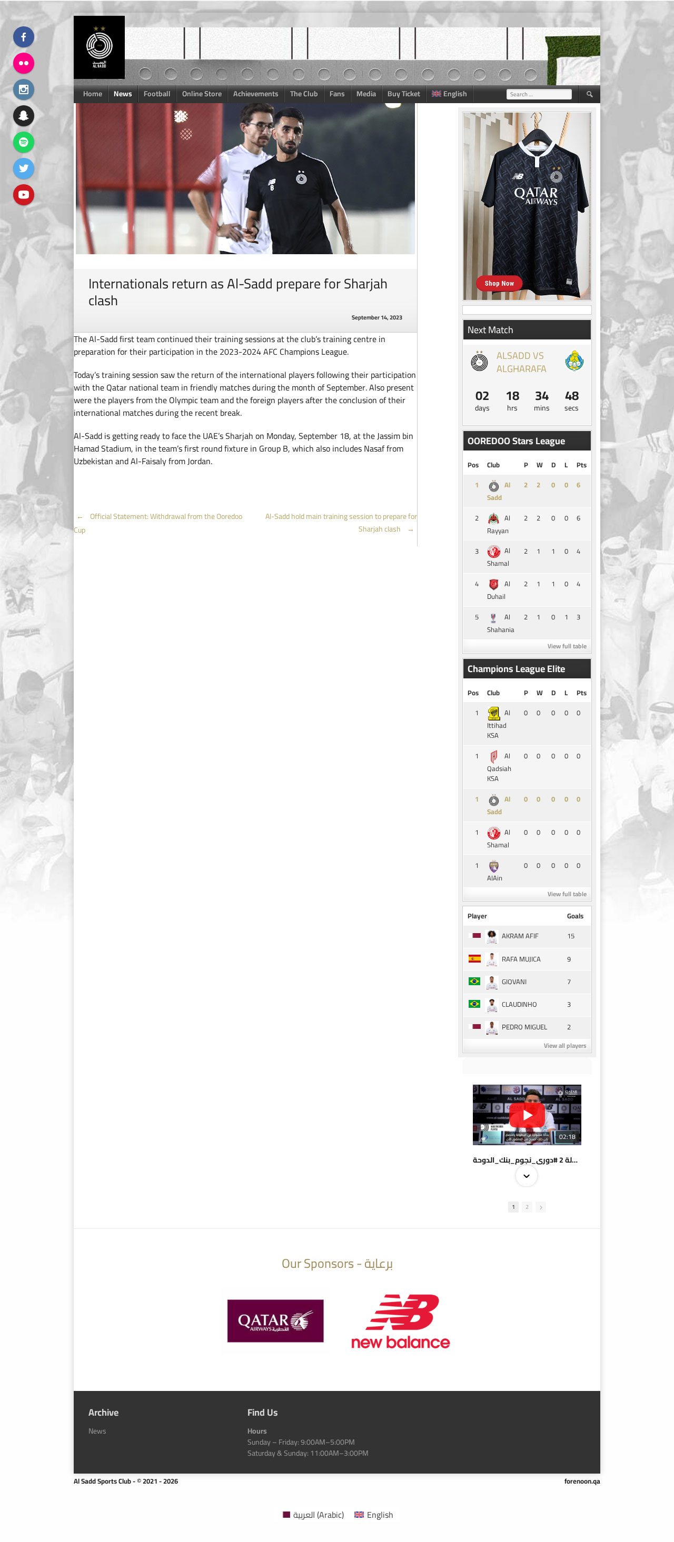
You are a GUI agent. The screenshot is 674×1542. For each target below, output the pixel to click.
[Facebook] (23, 36)
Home (92, 94)
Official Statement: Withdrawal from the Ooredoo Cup (158, 523)
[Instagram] (23, 89)
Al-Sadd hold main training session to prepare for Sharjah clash (341, 522)
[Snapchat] (23, 115)
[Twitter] (23, 168)
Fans (337, 94)
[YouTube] (23, 194)
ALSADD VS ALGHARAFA (522, 362)
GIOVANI (514, 981)
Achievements (256, 94)
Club (493, 464)
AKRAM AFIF (520, 935)
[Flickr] (23, 63)
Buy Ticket (404, 94)
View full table (567, 646)
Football (157, 94)
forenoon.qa (582, 1481)
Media (366, 94)
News (123, 94)
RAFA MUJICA (521, 959)
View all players (565, 1045)
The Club (304, 94)
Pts (582, 464)
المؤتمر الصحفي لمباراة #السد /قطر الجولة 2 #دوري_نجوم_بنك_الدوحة (527, 1160)
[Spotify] (23, 142)
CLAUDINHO (519, 1004)
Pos (473, 464)
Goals (575, 915)
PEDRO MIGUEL (524, 1026)
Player (477, 915)
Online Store (202, 94)
